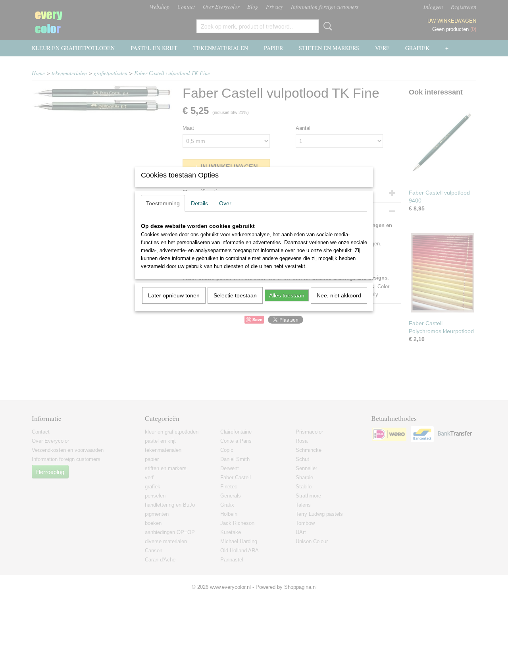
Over (225, 203)
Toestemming (163, 203)
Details (199, 203)
